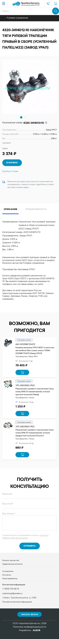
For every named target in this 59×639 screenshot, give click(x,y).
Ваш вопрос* (9, 513)
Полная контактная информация (17, 602)
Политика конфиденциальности (29, 626)
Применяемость (35, 209)
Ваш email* (7, 503)
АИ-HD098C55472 (25, 344)
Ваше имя (7, 493)
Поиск (55, 11)
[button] (21, 117)
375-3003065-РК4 (25, 385)
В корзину (12, 162)
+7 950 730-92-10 (48, 3)
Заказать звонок (29, 614)
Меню (3, 3)
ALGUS (36, 630)
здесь (26, 187)
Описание (10, 209)
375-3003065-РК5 (25, 426)
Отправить (29, 546)
